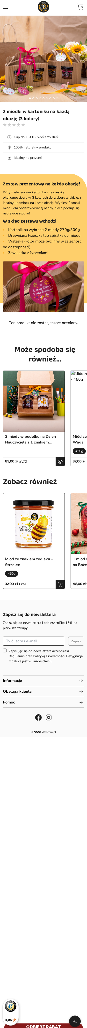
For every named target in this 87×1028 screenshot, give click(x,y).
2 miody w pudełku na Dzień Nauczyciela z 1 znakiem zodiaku (30, 439)
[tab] (30, 98)
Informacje (12, 680)
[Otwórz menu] (5, 7)
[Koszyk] (80, 7)
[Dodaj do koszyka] (60, 584)
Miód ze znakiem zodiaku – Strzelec (29, 561)
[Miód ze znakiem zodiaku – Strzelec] (34, 523)
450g (79, 451)
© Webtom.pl (43, 732)
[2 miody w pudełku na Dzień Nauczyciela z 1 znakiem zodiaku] (34, 401)
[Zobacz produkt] (60, 461)
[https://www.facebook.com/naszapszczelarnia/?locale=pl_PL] (38, 717)
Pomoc (9, 702)
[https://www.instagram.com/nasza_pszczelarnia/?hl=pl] (48, 717)
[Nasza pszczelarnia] (43, 6)
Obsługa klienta (17, 691)
